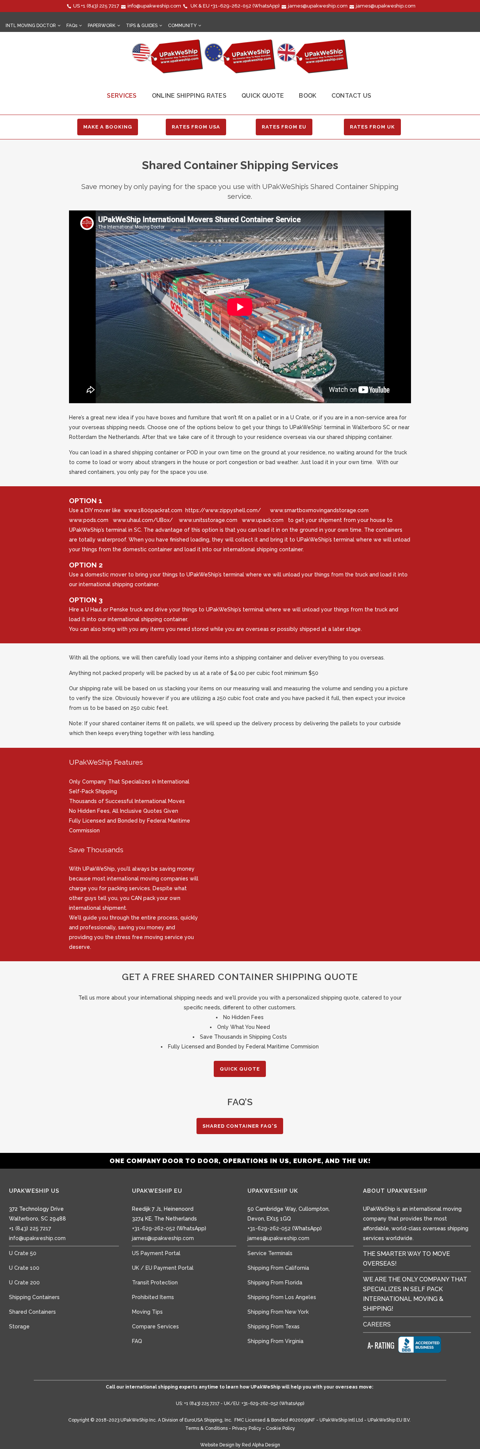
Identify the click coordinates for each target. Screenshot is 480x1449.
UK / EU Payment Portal (163, 1268)
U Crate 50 (22, 1253)
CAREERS (377, 1324)
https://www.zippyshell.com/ (223, 510)
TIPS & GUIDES (142, 25)
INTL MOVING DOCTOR (31, 25)
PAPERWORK (102, 25)
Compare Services (155, 1326)
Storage (19, 1326)
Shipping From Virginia (275, 1341)
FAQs (71, 25)
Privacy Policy (246, 1428)
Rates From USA (196, 127)
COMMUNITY (182, 25)
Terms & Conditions (206, 1428)
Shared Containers (32, 1312)
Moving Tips (147, 1312)
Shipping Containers (34, 1297)
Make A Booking (107, 127)
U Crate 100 (24, 1268)
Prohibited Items (153, 1297)
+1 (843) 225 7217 (100, 6)
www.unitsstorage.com (208, 520)
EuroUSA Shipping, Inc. (208, 1420)
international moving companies (147, 879)
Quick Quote (240, 1069)
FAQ (137, 1341)
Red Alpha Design (261, 1444)
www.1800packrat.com (153, 510)
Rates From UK (372, 127)
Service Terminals (270, 1253)
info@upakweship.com (154, 6)
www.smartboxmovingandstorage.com (319, 510)
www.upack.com (263, 520)
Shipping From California (278, 1268)
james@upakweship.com (318, 6)
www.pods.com (88, 520)
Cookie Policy (280, 1428)
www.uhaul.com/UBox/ (143, 520)
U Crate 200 (24, 1283)
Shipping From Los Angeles (282, 1297)
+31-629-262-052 (231, 6)
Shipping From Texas (274, 1326)
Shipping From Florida (275, 1283)
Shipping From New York (278, 1312)
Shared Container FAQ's (239, 1126)
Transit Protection (155, 1283)
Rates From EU (284, 127)
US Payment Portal (156, 1253)
